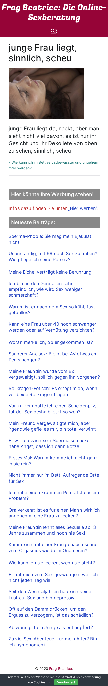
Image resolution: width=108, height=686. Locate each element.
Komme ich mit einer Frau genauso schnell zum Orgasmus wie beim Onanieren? (54, 547)
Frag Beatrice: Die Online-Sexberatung (54, 12)
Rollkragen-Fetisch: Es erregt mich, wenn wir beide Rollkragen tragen (53, 391)
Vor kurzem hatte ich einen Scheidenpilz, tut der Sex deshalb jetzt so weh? (53, 408)
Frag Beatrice (60, 668)
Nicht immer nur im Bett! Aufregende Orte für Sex (54, 478)
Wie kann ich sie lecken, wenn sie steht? (52, 562)
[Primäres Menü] (54, 31)
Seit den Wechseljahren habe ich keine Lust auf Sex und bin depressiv (50, 594)
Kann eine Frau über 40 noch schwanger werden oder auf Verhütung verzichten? (52, 327)
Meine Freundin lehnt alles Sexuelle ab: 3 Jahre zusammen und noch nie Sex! (52, 530)
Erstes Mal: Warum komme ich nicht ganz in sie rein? (53, 460)
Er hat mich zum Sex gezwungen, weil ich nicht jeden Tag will (53, 577)
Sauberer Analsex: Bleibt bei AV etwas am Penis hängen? (53, 356)
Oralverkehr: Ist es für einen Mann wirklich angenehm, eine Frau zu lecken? (54, 512)
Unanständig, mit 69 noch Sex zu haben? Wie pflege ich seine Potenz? (53, 256)
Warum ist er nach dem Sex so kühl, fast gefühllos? (52, 309)
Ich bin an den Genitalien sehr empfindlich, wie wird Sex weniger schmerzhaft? (45, 289)
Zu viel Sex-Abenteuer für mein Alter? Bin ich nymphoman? (53, 641)
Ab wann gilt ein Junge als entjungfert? (51, 627)
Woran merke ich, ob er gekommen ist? (51, 342)
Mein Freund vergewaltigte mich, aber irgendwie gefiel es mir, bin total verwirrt (52, 426)
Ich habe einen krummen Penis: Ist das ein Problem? (54, 495)
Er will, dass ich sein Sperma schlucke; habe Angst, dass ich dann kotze (50, 443)
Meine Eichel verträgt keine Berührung (50, 272)
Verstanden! (66, 682)
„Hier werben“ (82, 208)
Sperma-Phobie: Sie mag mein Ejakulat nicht (50, 239)
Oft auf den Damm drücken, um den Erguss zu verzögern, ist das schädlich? (51, 611)
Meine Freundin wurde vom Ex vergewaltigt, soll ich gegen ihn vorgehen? (54, 374)
